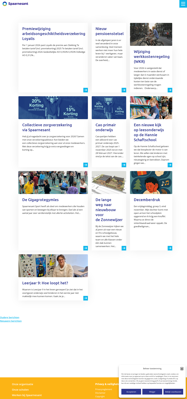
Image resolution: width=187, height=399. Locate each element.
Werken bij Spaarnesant (27, 395)
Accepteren (131, 391)
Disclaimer (100, 392)
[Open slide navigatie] (183, 4)
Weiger (152, 391)
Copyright (100, 396)
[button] (182, 368)
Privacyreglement (103, 389)
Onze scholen (20, 389)
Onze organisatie (22, 384)
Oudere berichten (9, 317)
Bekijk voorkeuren (173, 391)
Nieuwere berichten (11, 321)
